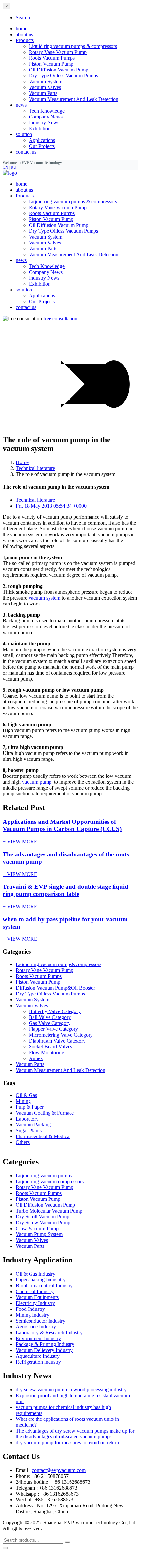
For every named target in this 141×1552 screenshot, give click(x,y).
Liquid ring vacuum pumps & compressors (73, 46)
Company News (46, 116)
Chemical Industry (35, 1291)
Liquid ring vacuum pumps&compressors (58, 964)
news (21, 260)
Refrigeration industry (38, 1362)
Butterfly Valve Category (55, 1011)
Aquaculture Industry (38, 1356)
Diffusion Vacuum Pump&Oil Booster (55, 988)
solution (24, 289)
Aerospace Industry (36, 1326)
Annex (36, 1058)
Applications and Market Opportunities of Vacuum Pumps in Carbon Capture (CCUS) (62, 825)
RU (13, 167)
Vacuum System (45, 81)
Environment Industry (38, 1338)
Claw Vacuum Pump (37, 1228)
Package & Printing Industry (45, 1344)
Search (23, 17)
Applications (42, 140)
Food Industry (30, 1309)
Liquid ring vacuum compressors (50, 1181)
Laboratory (27, 1118)
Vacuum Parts (43, 93)
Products (25, 195)
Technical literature (35, 468)
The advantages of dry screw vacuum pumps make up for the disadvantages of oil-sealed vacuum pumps (75, 1433)
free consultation (60, 318)
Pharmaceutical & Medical (43, 1136)
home (21, 28)
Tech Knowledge (47, 111)
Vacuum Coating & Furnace (45, 1113)
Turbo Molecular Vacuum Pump (49, 1211)
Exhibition (39, 128)
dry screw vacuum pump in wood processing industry (71, 1389)
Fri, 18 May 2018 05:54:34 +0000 (51, 506)
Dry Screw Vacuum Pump (43, 1222)
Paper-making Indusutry (41, 1279)
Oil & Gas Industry (35, 1274)
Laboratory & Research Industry (49, 1332)
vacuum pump (36, 782)
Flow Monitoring (46, 1052)
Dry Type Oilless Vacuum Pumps (63, 75)
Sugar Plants (29, 1130)
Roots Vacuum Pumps (52, 58)
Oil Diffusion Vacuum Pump (58, 69)
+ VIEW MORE (20, 841)
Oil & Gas (26, 1095)
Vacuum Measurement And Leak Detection (73, 99)
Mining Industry (32, 1315)
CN (5, 167)
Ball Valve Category (50, 1017)
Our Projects (42, 146)
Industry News (44, 122)
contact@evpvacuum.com (59, 1470)
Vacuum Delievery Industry (44, 1350)
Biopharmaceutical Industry (44, 1285)
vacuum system (44, 598)
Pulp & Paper (30, 1107)
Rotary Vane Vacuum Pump (58, 52)
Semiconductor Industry (40, 1321)
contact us (26, 152)
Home (22, 462)
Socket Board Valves (50, 1046)
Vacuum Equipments (37, 1297)
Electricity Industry (35, 1303)
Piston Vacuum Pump (51, 64)
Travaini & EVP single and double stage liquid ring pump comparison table (65, 890)
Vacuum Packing (33, 1124)
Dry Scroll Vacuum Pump (42, 1216)
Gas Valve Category (49, 1023)
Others (23, 1142)
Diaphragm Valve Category (57, 1040)
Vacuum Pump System (39, 1234)
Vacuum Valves (45, 87)
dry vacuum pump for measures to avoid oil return (67, 1442)
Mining (23, 1101)
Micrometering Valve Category (61, 1035)
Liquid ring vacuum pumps (44, 1175)
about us (24, 34)
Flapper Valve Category (53, 1029)
